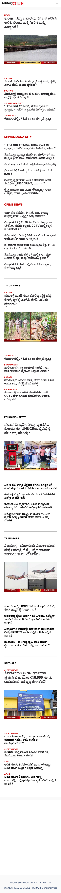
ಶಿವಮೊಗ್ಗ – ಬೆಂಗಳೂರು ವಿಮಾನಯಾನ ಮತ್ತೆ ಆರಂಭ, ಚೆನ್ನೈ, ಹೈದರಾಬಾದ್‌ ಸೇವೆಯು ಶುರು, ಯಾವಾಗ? (29, 551)
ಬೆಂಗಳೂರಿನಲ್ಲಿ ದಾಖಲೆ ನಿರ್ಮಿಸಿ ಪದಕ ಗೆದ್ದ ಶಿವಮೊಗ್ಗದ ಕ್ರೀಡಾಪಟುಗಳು (26, 754)
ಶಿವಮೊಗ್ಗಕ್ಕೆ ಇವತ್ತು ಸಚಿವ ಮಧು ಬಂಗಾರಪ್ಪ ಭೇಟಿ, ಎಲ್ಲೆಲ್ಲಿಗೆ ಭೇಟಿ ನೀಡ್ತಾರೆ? (30, 96)
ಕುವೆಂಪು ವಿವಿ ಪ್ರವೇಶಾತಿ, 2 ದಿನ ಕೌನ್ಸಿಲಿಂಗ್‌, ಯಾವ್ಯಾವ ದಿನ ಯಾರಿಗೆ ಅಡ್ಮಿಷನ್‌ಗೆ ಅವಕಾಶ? (28, 506)
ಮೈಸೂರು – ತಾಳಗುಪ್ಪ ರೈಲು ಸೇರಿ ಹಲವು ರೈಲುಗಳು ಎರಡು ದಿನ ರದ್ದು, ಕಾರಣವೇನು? (27, 644)
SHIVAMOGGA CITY (13, 103)
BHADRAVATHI (11, 365)
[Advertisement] (30, 837)
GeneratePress (49, 888)
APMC (7, 762)
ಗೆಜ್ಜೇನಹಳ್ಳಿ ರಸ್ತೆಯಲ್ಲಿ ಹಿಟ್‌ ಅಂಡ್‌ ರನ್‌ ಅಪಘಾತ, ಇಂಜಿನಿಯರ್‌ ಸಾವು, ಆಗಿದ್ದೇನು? (30, 237)
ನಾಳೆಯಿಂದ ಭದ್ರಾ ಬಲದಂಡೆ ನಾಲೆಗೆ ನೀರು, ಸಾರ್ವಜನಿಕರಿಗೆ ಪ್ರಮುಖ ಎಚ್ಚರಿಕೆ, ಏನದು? (26, 370)
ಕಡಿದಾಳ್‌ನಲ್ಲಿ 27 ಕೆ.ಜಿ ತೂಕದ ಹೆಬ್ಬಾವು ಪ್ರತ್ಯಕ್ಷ (27, 119)
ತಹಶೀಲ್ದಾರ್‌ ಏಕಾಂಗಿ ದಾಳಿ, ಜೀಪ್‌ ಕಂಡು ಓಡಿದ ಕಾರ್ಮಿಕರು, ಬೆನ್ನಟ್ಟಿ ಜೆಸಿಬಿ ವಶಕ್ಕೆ (29, 382)
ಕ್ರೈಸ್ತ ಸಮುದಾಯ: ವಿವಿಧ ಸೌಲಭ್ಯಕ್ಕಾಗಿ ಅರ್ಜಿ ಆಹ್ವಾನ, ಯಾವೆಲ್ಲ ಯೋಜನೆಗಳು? (27, 192)
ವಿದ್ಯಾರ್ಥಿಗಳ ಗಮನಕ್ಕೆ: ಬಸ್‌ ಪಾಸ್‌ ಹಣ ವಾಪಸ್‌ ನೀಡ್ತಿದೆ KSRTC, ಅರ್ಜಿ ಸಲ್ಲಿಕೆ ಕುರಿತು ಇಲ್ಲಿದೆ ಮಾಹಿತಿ (29, 633)
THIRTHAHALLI (11, 116)
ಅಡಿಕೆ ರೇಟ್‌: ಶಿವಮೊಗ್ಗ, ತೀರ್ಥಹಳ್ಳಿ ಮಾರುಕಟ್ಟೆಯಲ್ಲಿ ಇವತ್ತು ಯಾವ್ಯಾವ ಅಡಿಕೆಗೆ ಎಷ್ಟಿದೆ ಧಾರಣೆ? (30, 781)
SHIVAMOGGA (11, 390)
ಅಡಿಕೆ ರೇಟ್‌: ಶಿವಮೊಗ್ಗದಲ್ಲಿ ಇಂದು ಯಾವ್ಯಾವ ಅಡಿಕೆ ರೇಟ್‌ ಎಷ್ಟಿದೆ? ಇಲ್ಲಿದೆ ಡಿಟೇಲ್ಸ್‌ (27, 767)
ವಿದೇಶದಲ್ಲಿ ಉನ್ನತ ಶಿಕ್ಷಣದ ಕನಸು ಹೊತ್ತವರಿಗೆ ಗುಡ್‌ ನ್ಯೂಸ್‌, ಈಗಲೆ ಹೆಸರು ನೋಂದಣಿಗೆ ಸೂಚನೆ (30, 487)
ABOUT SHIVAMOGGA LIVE (23, 883)
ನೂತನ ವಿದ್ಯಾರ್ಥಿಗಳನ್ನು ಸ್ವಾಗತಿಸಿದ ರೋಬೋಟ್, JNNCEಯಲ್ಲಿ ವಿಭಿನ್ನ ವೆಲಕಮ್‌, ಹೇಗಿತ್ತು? (27, 429)
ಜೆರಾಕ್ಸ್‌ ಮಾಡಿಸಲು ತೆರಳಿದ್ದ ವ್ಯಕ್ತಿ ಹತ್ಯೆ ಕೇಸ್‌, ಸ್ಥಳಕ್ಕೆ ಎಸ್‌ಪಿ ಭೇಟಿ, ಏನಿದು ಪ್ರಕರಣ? (30, 83)
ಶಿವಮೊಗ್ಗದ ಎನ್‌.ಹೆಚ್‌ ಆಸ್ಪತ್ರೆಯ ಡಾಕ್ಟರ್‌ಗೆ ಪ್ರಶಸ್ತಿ (30, 165)
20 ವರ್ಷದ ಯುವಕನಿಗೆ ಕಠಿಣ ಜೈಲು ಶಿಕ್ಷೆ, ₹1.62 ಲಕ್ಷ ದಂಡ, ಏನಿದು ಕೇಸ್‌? (29, 247)
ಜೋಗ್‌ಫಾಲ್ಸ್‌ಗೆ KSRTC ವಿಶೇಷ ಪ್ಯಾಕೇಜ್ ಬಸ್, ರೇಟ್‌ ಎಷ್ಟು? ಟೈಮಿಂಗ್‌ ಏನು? (29, 608)
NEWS (7, 15)
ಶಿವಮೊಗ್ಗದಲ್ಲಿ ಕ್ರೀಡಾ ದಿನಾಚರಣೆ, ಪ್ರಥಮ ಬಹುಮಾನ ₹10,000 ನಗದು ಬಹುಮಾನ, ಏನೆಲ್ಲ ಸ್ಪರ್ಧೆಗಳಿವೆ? (28, 678)
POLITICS (8, 91)
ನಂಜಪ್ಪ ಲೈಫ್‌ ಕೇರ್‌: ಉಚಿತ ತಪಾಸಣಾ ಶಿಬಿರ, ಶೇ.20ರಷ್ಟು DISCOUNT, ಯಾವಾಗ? (27, 182)
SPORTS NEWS (11, 670)
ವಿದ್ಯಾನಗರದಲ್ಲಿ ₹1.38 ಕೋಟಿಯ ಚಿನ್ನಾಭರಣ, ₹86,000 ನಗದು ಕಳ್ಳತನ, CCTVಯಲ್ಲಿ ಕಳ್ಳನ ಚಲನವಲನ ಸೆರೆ (28, 226)
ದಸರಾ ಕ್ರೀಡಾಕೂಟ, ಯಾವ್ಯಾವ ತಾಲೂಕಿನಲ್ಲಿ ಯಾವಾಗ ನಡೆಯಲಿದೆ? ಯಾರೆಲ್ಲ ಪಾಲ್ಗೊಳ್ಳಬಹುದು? (27, 740)
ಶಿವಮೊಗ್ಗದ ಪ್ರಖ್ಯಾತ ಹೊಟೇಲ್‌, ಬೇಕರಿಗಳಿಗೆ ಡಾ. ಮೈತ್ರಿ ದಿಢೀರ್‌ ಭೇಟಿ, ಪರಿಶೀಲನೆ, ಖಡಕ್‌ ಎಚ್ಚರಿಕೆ (29, 157)
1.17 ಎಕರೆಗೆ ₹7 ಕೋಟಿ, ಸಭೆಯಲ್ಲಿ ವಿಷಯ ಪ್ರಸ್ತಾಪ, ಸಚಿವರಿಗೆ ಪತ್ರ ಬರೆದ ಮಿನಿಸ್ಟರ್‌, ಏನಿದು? (30, 108)
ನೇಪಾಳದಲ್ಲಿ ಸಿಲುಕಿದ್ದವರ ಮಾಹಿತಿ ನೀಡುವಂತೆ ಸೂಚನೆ (28, 172)
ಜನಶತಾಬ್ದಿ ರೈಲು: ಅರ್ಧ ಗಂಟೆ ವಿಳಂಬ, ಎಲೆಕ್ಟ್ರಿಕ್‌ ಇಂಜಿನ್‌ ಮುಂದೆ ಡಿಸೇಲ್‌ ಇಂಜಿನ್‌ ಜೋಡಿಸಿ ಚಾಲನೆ (29, 620)
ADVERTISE (45, 883)
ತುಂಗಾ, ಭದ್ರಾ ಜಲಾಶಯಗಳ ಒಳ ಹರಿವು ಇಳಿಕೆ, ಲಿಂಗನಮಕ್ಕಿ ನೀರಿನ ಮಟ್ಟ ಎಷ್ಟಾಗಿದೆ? (30, 23)
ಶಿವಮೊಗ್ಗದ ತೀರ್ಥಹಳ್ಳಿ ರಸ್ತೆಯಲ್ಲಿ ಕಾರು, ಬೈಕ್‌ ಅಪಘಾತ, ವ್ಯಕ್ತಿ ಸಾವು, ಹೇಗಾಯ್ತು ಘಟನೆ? (27, 257)
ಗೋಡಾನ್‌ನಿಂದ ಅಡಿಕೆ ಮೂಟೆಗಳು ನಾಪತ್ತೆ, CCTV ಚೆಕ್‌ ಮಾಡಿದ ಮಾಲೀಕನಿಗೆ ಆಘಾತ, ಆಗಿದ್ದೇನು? (27, 396)
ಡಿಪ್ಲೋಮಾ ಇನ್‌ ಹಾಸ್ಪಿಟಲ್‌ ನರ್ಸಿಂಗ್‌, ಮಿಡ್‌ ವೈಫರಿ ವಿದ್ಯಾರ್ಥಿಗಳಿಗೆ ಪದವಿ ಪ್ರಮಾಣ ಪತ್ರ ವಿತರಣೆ (27, 518)
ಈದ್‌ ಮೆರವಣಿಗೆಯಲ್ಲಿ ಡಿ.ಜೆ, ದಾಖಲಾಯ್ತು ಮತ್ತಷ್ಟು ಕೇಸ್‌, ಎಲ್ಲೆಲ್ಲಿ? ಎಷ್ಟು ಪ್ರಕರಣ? (26, 215)
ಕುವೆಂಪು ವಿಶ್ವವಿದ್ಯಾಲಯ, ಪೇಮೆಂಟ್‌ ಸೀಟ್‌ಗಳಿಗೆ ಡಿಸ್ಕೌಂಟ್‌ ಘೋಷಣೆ (29, 496)
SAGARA (8, 78)
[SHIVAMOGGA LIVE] (12, 3)
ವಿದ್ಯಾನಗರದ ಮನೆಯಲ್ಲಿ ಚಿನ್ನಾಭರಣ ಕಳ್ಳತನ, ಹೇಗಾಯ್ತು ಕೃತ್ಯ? (27, 266)
